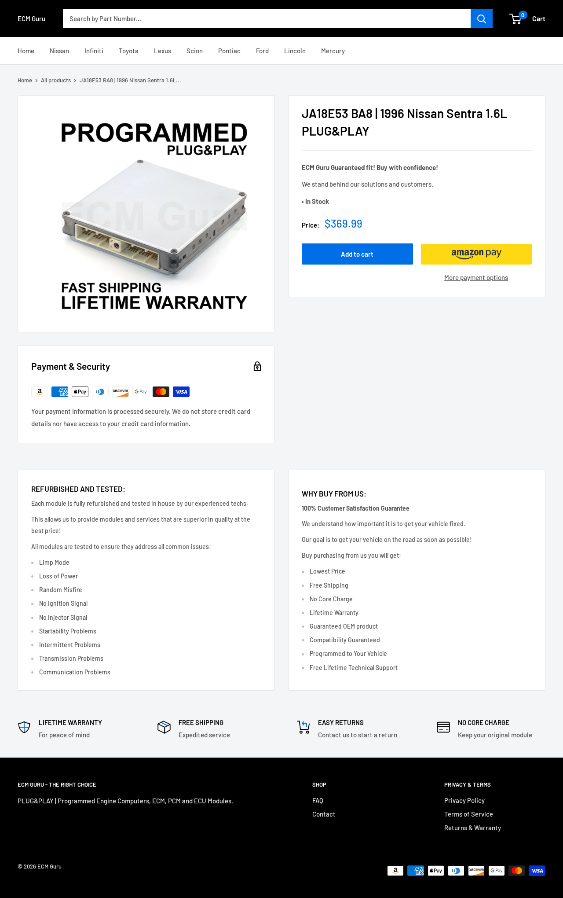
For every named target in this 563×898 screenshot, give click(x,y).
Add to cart (357, 254)
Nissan (59, 51)
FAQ (317, 800)
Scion (194, 51)
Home (26, 51)
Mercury (333, 51)
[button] (476, 254)
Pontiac (229, 51)
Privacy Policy (464, 800)
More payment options (476, 278)
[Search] (482, 18)
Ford (262, 51)
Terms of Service (468, 814)
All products (56, 80)
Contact (324, 814)
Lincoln (295, 51)
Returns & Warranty (472, 828)
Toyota (129, 51)
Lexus (162, 51)
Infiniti (93, 51)
